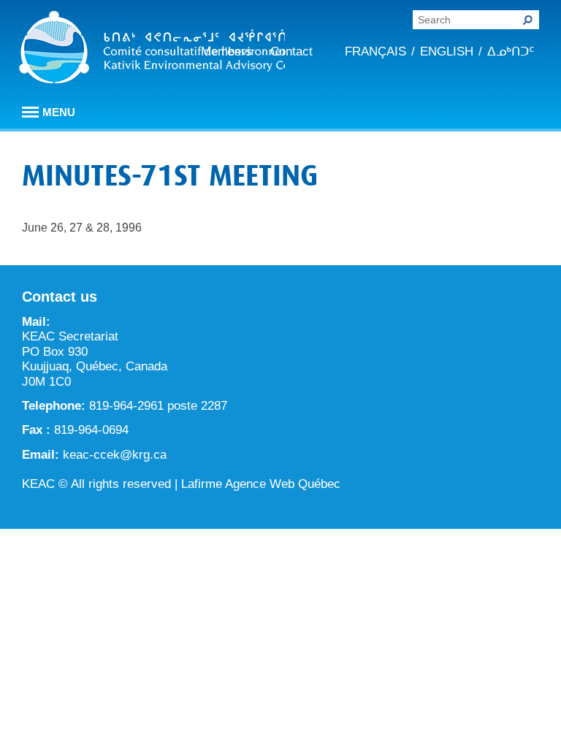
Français (375, 51)
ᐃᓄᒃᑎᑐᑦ (510, 51)
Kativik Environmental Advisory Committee (152, 49)
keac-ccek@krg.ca (115, 455)
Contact (291, 51)
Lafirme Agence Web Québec (260, 484)
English (446, 51)
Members (226, 51)
